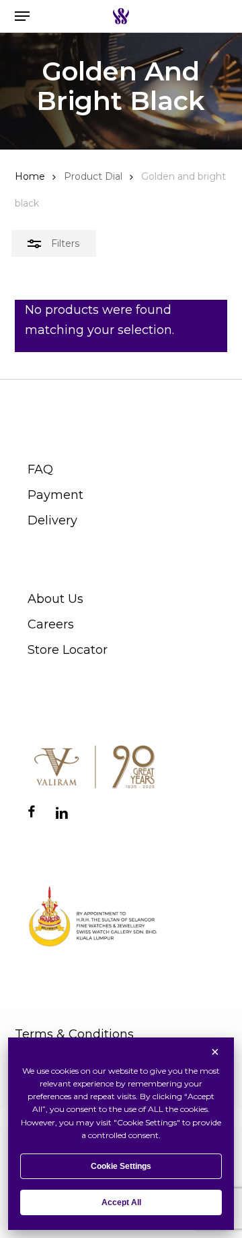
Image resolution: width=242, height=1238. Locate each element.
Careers (51, 624)
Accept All (121, 1202)
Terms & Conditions (74, 1034)
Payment (55, 495)
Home (30, 176)
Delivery (52, 520)
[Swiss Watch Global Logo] (120, 16)
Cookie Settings (121, 1166)
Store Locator (68, 649)
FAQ (40, 469)
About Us (55, 599)
